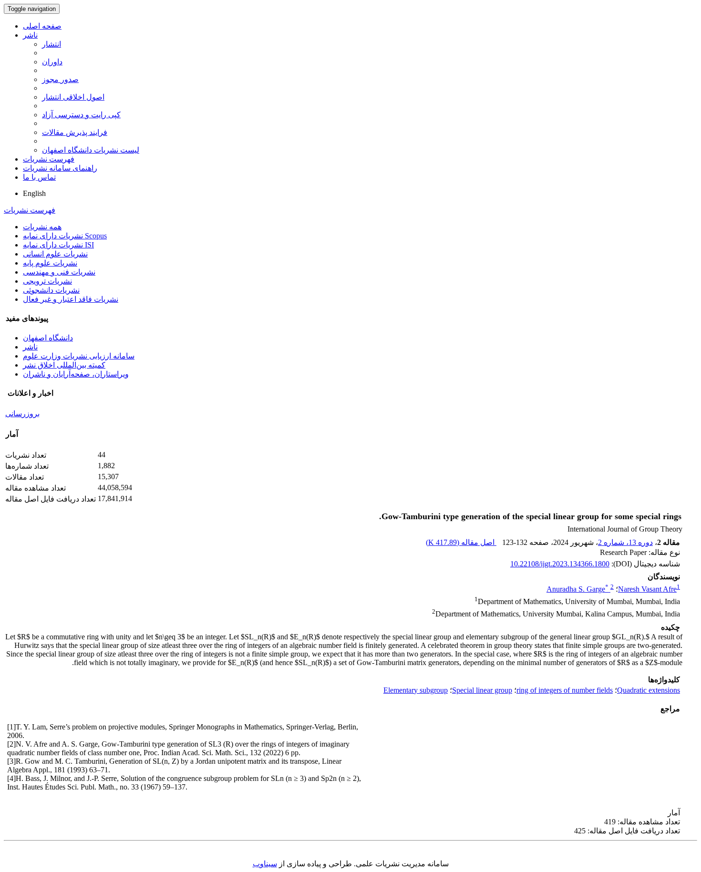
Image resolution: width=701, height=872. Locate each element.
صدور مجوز (60, 79)
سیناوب (265, 864)
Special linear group (482, 690)
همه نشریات (42, 227)
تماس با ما (39, 177)
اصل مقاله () (461, 542)
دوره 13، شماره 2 (625, 542)
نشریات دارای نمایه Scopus (65, 236)
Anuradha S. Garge (577, 589)
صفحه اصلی (42, 26)
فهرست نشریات (48, 159)
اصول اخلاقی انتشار (73, 97)
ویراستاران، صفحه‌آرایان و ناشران (76, 374)
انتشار (51, 44)
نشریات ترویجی (47, 281)
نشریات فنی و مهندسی (59, 272)
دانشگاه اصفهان (48, 338)
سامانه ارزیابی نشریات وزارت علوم (78, 356)
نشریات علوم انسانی (55, 254)
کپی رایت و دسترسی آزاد (81, 115)
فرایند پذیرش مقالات (74, 132)
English (34, 193)
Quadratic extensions (648, 690)
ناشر (30, 35)
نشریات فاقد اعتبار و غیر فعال (70, 299)
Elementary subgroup (415, 690)
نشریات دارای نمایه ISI (58, 245)
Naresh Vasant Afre (647, 589)
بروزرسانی (22, 414)
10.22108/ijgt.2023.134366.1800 (559, 564)
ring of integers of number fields (564, 690)
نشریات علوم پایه (50, 263)
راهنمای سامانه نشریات (60, 168)
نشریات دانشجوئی (51, 290)
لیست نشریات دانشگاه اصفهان (90, 150)
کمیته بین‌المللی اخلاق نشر (64, 365)
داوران (52, 62)
